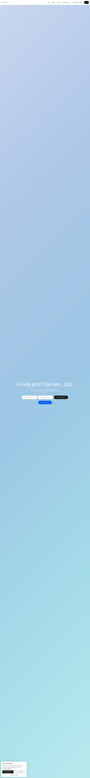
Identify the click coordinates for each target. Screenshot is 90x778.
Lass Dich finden (45, 402)
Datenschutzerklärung (6, 768)
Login (86, 2)
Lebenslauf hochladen (78, 2)
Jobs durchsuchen (61, 397)
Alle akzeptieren (7, 771)
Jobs (48, 2)
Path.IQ (53, 2)
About (58, 2)
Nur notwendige (19, 771)
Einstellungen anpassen (14, 774)
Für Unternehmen (66, 2)
